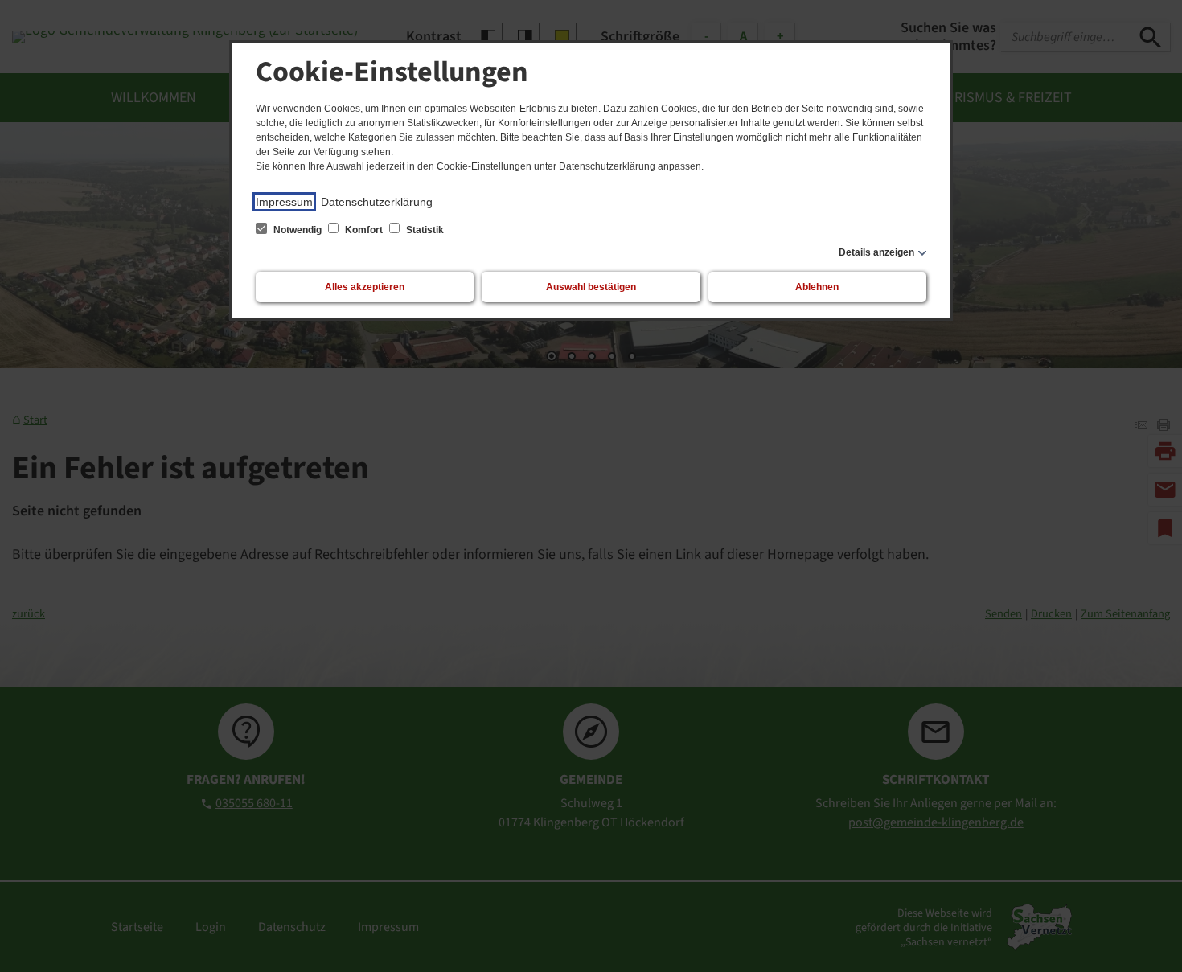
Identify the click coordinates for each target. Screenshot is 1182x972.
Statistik (424, 230)
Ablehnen (817, 287)
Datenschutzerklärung (377, 201)
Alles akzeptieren (364, 287)
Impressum (284, 201)
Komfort (364, 230)
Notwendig (297, 230)
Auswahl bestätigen (591, 287)
